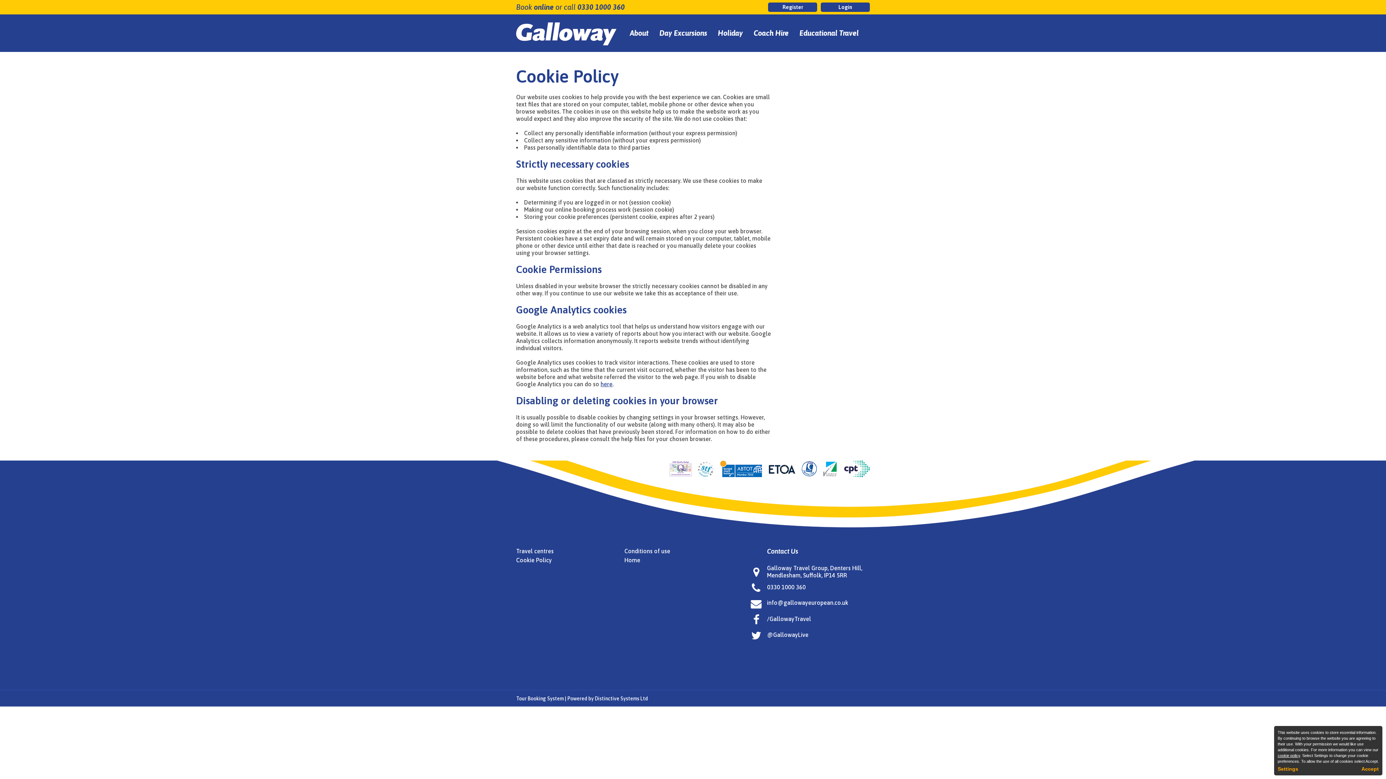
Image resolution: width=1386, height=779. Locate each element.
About (639, 33)
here (607, 384)
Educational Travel (829, 33)
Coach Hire (771, 33)
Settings (1288, 769)
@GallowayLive (787, 634)
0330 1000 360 (601, 7)
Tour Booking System (540, 698)
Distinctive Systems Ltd (621, 698)
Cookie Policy (534, 560)
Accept (1370, 769)
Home (632, 560)
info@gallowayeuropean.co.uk (807, 602)
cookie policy (1289, 755)
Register (793, 7)
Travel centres (535, 551)
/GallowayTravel (789, 619)
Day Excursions (683, 33)
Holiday (730, 33)
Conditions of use (647, 551)
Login (845, 7)
